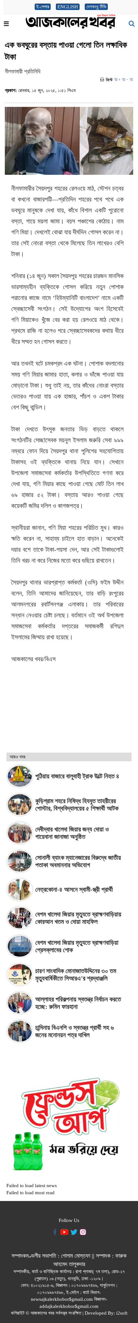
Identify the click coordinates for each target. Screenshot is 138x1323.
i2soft (121, 1313)
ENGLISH (67, 6)
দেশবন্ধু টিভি (96, 6)
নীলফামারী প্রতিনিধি (22, 71)
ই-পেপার (42, 6)
